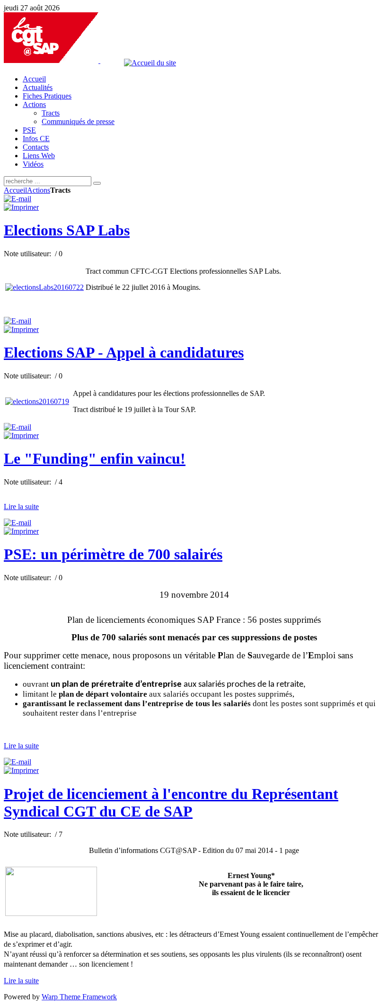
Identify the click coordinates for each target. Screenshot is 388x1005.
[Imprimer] (21, 207)
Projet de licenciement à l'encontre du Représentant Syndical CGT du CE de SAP (171, 802)
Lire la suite (21, 506)
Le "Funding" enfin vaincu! (94, 458)
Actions (38, 190)
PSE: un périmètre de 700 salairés (113, 554)
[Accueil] (102, 60)
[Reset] (97, 183)
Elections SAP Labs (67, 230)
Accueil (15, 190)
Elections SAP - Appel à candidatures (124, 352)
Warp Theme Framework (79, 997)
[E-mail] (17, 199)
